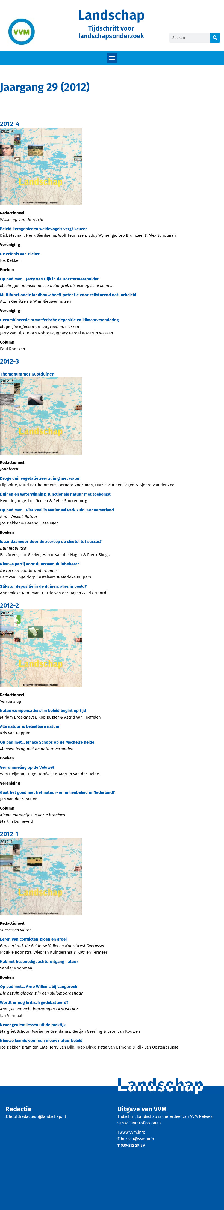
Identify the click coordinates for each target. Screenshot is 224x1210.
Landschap (111, 15)
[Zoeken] (215, 38)
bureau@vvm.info (137, 1138)
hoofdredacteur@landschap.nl (37, 1116)
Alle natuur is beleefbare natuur (30, 726)
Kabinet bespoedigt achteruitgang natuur (39, 961)
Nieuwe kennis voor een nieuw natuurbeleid (41, 1040)
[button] (112, 58)
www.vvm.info (132, 1132)
